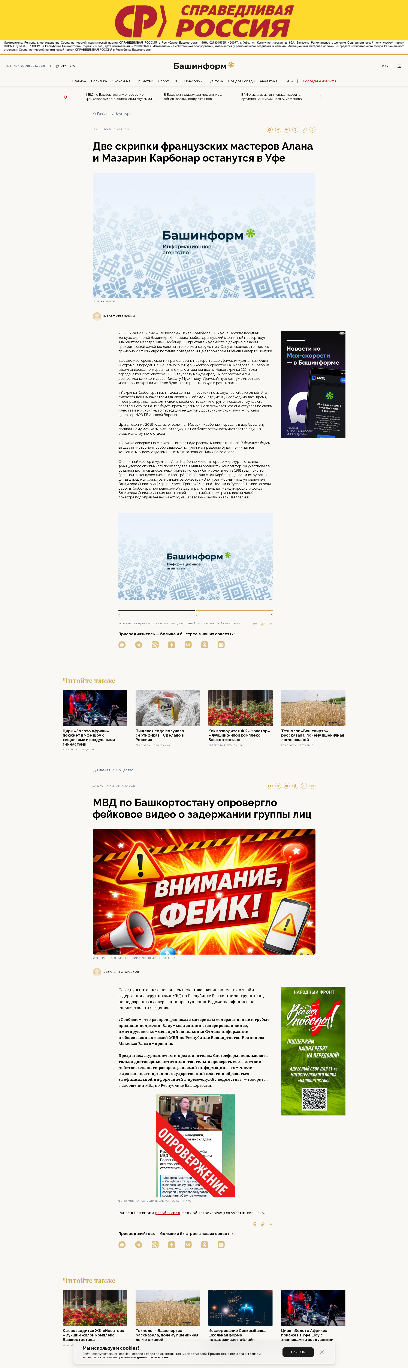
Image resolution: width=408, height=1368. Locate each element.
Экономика (121, 81)
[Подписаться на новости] (221, 644)
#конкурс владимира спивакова (143, 623)
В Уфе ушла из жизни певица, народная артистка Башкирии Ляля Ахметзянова (271, 97)
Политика (99, 81)
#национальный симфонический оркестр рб (205, 623)
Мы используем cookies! (110, 1348)
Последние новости (319, 81)
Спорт (163, 81)
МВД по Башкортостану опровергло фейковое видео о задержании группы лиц (120, 97)
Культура (215, 81)
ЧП (176, 81)
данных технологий (152, 1357)
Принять (298, 1352)
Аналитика (268, 81)
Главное (79, 81)
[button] (270, 615)
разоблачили (167, 1212)
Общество (144, 81)
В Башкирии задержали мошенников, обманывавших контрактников (193, 97)
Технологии (193, 81)
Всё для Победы (241, 81)
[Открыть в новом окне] (122, 644)
